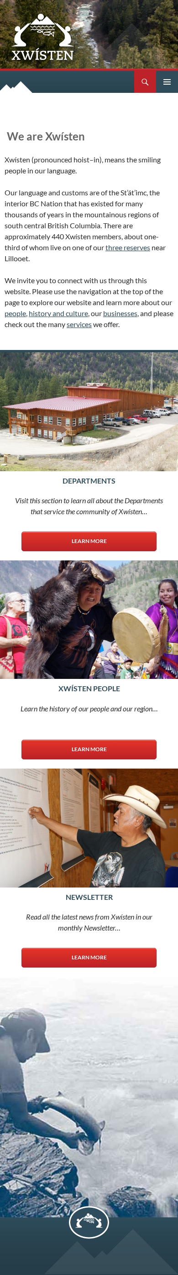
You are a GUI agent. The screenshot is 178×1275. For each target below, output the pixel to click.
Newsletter (89, 897)
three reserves (127, 247)
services (79, 324)
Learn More (89, 541)
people (15, 313)
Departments (89, 480)
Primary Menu (167, 82)
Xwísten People (89, 688)
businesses (120, 313)
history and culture (58, 313)
